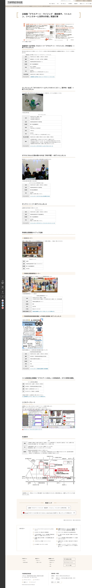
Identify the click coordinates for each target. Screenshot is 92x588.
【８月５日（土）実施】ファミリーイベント (43, 541)
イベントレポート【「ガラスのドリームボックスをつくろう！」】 (41, 146)
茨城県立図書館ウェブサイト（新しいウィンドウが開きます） (43, 311)
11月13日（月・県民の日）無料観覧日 (42, 532)
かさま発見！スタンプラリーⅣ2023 (41, 544)
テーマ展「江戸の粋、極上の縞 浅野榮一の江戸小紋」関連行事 (68, 535)
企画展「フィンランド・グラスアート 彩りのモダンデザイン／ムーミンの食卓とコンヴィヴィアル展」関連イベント (67, 545)
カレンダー (2, 288)
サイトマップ (33, 582)
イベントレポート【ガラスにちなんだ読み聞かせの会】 (40, 196)
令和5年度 (14, 6)
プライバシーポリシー (27, 579)
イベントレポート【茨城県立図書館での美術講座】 (39, 368)
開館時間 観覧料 (2, 283)
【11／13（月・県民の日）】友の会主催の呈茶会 (67, 532)
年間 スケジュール (3, 297)
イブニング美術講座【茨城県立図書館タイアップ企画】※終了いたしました (68, 538)
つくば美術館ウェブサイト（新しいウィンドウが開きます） (34, 396)
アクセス (2, 293)
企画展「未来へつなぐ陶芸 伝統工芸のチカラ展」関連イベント (67, 541)
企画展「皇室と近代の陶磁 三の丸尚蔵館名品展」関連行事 (44, 538)
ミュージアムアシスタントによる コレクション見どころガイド (44, 529)
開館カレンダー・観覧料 (55, 582)
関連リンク (26, 582)
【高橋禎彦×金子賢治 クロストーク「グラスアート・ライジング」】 (42, 76)
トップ (7, 6)
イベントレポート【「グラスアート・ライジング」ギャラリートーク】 (42, 223)
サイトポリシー (37, 579)
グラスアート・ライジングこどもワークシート (33, 429)
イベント (10, 6)
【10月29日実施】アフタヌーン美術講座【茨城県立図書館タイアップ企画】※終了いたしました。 (44, 535)
